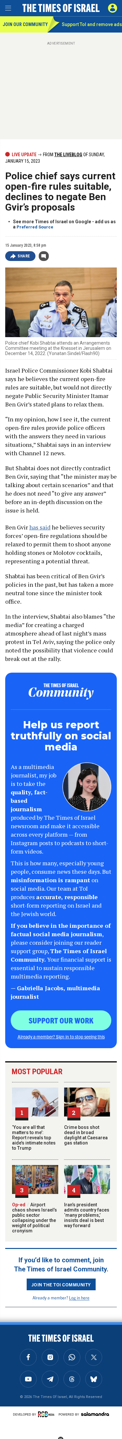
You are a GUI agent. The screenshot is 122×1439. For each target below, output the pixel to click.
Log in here (79, 1297)
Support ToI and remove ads (92, 24)
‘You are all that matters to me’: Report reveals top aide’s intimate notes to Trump (34, 1138)
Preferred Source (35, 227)
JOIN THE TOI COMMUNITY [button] (61, 1284)
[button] (112, 8)
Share (24, 256)
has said (39, 527)
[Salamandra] (95, 1414)
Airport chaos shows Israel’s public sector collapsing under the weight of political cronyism (34, 1217)
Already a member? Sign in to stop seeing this (61, 1036)
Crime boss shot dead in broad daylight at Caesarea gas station (86, 1135)
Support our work (61, 1020)
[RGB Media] (47, 1414)
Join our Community (25, 24)
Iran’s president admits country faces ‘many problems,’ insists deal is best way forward (86, 1215)
